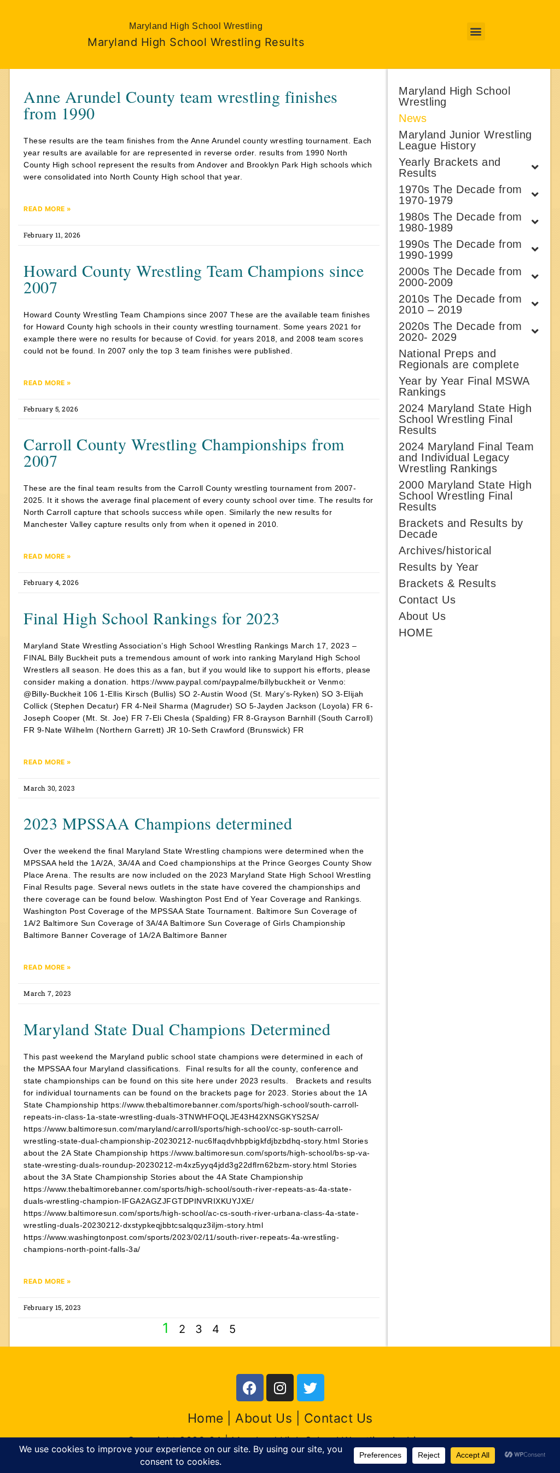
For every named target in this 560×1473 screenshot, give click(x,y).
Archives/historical (445, 550)
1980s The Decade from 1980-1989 (460, 222)
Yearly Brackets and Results (450, 167)
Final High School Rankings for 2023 (152, 618)
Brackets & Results (447, 583)
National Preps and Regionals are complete (459, 358)
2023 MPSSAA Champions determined (158, 823)
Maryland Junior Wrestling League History (465, 140)
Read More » (48, 209)
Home (206, 1418)
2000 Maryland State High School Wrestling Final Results (465, 496)
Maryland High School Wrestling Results (196, 42)
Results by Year (439, 567)
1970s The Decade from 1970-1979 (460, 194)
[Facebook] (250, 1387)
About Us (422, 616)
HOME (416, 633)
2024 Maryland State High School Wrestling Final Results (465, 419)
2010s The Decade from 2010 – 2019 (460, 304)
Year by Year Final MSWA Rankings (464, 386)
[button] (476, 31)
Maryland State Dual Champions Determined (177, 1029)
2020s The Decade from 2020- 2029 (460, 331)
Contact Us (427, 600)
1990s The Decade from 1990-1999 (460, 249)
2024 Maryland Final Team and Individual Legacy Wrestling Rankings (466, 457)
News (413, 118)
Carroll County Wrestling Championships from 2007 (184, 452)
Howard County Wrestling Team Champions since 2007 (194, 278)
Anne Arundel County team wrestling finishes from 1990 (181, 104)
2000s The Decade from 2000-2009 (460, 276)
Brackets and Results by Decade (461, 528)
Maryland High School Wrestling (454, 96)
